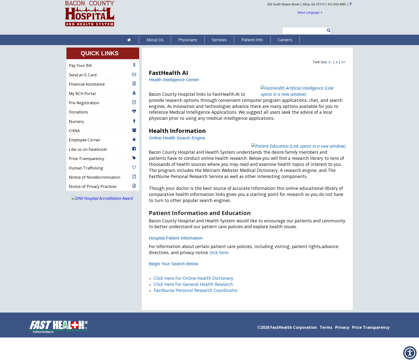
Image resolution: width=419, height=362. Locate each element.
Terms (326, 327)
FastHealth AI (168, 73)
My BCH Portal (82, 93)
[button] (326, 30)
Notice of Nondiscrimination (94, 177)
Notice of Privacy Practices (93, 186)
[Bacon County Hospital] (89, 26)
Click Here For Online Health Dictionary (193, 278)
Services (219, 39)
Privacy (342, 327)
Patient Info (252, 39)
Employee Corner (84, 140)
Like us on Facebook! (88, 149)
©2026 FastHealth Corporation (287, 327)
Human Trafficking (86, 168)
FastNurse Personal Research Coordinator (196, 290)
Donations (78, 112)
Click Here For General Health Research (193, 284)
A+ (343, 62)
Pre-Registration (84, 102)
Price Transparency (86, 158)
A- (330, 62)
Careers (285, 39)
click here (218, 252)
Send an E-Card (83, 75)
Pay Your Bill (80, 65)
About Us (154, 39)
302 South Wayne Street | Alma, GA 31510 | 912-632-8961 (306, 4)
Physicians (187, 39)
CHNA (74, 130)
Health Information (177, 131)
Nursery (76, 121)
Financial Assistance (87, 84)
